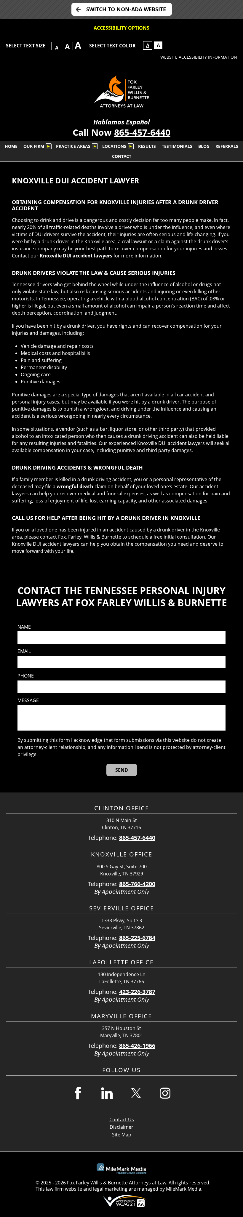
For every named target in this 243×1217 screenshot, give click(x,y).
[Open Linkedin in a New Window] (107, 1093)
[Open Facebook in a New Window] (78, 1093)
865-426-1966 (137, 1046)
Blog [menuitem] (204, 146)
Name (24, 627)
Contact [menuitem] (121, 156)
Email (24, 651)
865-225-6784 (137, 938)
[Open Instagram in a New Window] (165, 1093)
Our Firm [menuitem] (33, 146)
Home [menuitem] (11, 146)
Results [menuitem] (147, 146)
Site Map (121, 1134)
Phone (25, 676)
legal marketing (110, 1189)
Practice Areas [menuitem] (73, 146)
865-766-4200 (137, 884)
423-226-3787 (137, 992)
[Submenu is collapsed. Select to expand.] (49, 146)
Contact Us (121, 1119)
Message (28, 700)
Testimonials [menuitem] (177, 146)
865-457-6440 (142, 132)
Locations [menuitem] (114, 146)
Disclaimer (121, 1127)
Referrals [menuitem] (226, 146)
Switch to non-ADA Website (126, 9)
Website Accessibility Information (198, 57)
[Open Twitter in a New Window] (136, 1093)
